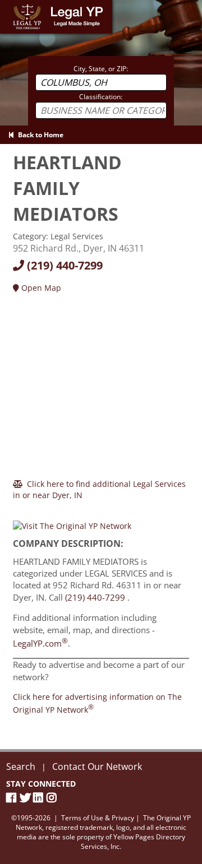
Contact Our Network (97, 766)
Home (11, 5)
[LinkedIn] (40, 797)
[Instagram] (53, 797)
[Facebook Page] (13, 797)
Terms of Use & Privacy (97, 818)
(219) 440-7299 (63, 265)
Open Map (40, 287)
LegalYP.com (40, 643)
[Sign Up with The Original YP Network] (72, 520)
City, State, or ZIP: (101, 68)
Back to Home (39, 135)
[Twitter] (26, 797)
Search (20, 766)
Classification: (100, 96)
